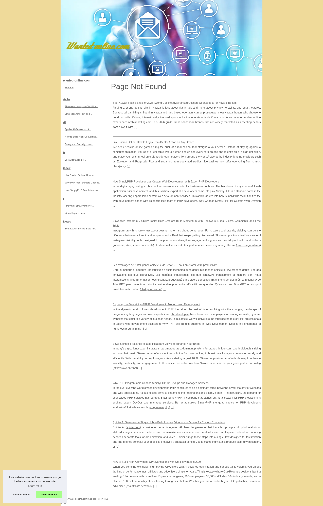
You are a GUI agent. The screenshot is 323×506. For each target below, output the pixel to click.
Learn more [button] (35, 485)
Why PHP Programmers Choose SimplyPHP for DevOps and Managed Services (160, 383)
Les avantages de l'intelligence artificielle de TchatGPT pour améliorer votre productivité (165, 265)
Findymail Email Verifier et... (79, 205)
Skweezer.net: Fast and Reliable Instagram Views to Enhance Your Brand (156, 343)
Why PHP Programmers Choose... (83, 182)
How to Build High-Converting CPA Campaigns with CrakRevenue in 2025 (157, 461)
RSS (106, 499)
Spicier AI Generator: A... (78, 129)
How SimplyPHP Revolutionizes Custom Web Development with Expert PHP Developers (166, 181)
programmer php (159, 407)
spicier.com (133, 427)
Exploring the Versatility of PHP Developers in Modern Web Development (156, 304)
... (135, 127)
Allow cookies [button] (49, 494)
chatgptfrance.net (151, 289)
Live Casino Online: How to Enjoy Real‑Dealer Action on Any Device (153, 142)
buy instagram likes (248, 245)
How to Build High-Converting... (81, 136)
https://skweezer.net (125, 368)
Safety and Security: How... (79, 144)
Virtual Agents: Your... (76, 213)
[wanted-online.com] (161, 38)
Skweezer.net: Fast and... (78, 113)
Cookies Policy (95, 499)
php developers (180, 314)
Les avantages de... (75, 159)
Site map (69, 87)
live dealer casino (123, 147)
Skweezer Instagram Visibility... (81, 106)
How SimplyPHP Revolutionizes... (82, 190)
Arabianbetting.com (139, 122)
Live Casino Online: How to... (80, 175)
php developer (187, 191)
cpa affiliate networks (139, 486)
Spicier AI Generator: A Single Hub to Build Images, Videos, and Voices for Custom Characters (169, 422)
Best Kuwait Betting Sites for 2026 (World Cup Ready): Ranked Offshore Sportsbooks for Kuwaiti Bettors (175, 102)
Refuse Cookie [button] (21, 494)
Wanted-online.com (77, 499)
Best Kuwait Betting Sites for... (81, 228)
